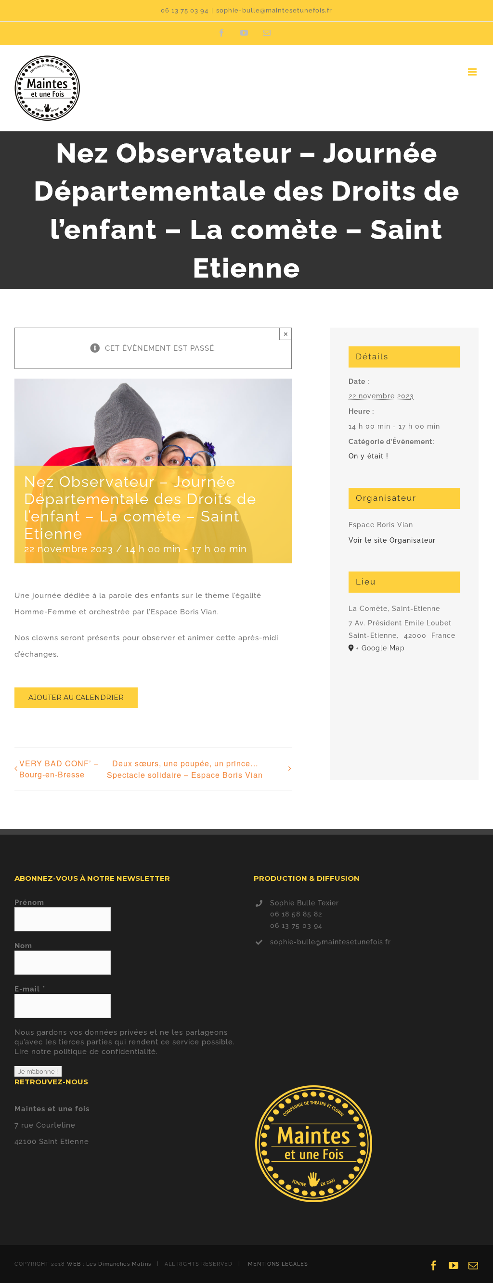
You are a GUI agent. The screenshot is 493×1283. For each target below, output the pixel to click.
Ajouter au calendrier (76, 698)
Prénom (29, 902)
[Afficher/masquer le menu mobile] (473, 72)
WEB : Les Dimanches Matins (109, 1264)
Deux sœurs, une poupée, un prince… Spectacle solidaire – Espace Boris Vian (185, 769)
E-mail (29, 989)
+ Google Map (380, 648)
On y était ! (369, 456)
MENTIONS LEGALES (278, 1264)
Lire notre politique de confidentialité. (86, 1051)
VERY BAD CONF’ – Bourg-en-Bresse (59, 769)
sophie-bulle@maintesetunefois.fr (274, 10)
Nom (23, 945)
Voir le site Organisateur (392, 540)
